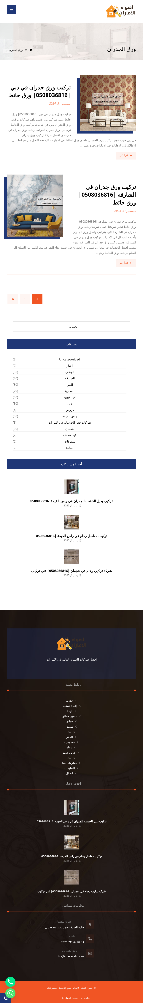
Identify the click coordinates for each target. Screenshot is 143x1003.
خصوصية (69, 742)
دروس (70, 410)
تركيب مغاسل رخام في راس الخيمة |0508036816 (71, 536)
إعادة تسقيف (69, 706)
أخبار (70, 366)
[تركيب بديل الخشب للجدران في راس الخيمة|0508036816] (71, 486)
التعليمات (69, 768)
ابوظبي (69, 372)
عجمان (69, 429)
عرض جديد (69, 752)
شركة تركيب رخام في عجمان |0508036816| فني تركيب (71, 570)
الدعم (69, 737)
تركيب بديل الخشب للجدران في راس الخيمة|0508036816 (71, 501)
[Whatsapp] (10, 993)
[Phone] (10, 982)
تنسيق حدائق (69, 716)
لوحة (69, 711)
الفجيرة (69, 391)
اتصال (69, 773)
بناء (69, 732)
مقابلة (69, 448)
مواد (69, 747)
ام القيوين (70, 397)
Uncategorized (69, 359)
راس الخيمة (69, 416)
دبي (69, 403)
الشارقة (70, 378)
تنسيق (69, 726)
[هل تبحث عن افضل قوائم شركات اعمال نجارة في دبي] (120, 11)
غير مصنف (69, 435)
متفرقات (69, 441)
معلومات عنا (69, 763)
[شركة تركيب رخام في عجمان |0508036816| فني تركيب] (71, 557)
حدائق (69, 721)
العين (69, 385)
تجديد (69, 700)
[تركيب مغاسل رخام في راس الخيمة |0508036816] (71, 522)
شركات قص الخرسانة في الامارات (69, 422)
